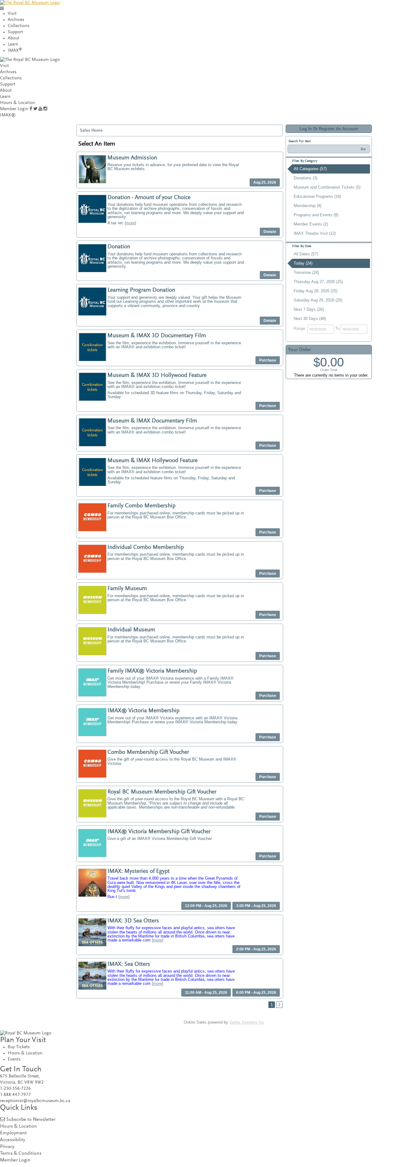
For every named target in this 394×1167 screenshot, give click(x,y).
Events (14, 1059)
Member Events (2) (311, 224)
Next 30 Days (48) (310, 318)
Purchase (267, 360)
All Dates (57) (306, 254)
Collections (19, 26)
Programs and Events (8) (316, 215)
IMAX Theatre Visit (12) (315, 233)
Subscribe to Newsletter (30, 1119)
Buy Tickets (19, 1047)
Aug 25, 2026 (264, 182)
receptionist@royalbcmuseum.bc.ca (35, 1101)
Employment (13, 1133)
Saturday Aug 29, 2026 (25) (318, 300)
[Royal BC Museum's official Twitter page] (35, 109)
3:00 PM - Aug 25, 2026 (256, 906)
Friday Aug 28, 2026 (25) (315, 291)
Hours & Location (17, 103)
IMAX (15, 50)
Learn (13, 44)
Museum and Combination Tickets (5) (327, 187)
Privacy (7, 1147)
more (130, 223)
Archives (16, 20)
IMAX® (8, 115)
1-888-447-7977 (15, 1095)
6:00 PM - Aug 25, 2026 (256, 992)
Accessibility (12, 1140)
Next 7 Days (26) (309, 309)
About (13, 38)
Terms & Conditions (21, 1153)
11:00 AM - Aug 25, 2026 (206, 992)
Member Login (14, 109)
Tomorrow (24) (306, 272)
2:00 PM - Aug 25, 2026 (256, 949)
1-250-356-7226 (15, 1088)
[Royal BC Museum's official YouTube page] (40, 109)
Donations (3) (305, 178)
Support (15, 32)
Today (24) (303, 263)
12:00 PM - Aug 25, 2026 (206, 906)
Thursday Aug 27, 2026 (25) (318, 281)
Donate (269, 232)
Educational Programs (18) (317, 196)
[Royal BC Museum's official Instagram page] (45, 109)
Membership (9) (307, 205)
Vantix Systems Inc (246, 1022)
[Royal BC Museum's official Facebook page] (31, 109)
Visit (12, 13)
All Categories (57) (310, 168)
